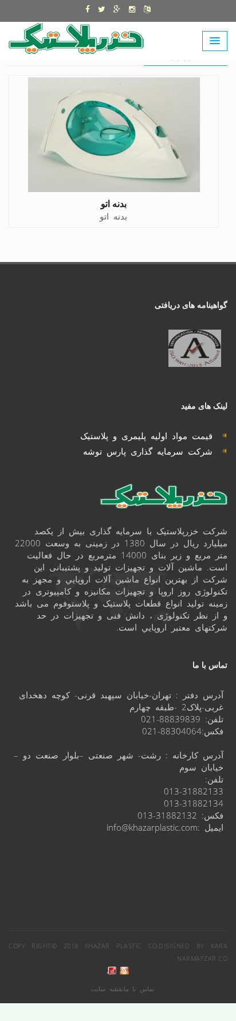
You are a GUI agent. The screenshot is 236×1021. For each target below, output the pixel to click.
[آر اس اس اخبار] (124, 971)
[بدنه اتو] (114, 135)
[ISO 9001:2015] (194, 348)
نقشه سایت (107, 988)
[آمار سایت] (111, 971)
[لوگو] (81, 36)
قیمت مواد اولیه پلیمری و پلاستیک (151, 435)
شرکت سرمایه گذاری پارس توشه (152, 451)
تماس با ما (139, 988)
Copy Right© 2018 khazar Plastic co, (84, 945)
